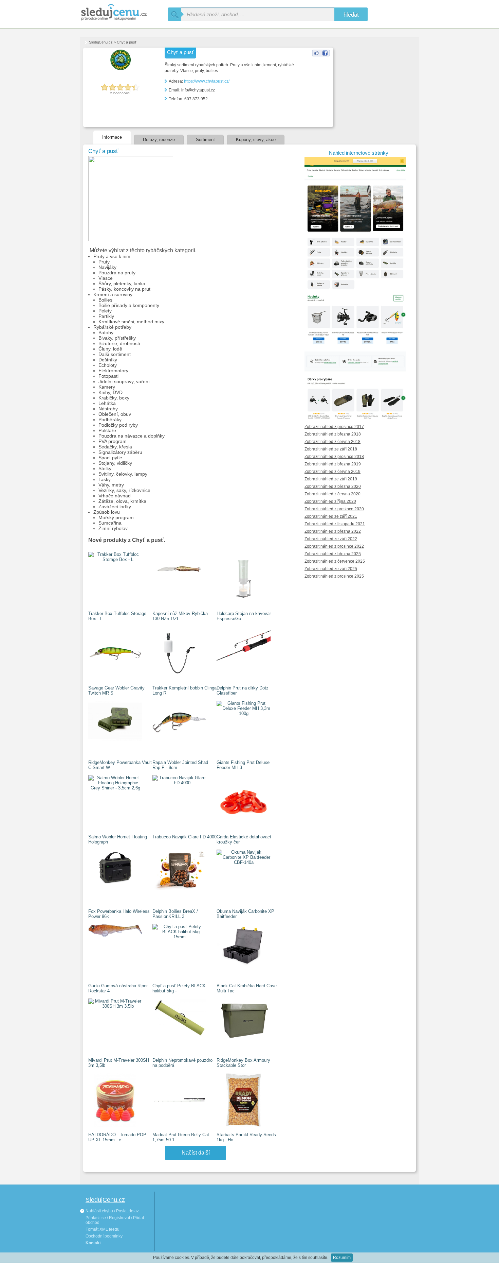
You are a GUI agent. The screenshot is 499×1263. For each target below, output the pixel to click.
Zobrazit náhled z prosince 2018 (334, 456)
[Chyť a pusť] (321, 55)
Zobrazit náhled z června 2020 (332, 494)
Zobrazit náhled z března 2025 (332, 553)
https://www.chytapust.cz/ (206, 81)
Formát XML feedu (102, 1229)
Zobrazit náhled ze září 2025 (330, 568)
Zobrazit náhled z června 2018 (332, 441)
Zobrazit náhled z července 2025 (334, 561)
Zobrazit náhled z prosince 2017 (334, 426)
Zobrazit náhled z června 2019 (332, 471)
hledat (351, 14)
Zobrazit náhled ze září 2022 (330, 538)
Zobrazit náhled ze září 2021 (330, 516)
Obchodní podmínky (104, 1236)
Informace (112, 137)
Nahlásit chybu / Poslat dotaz (112, 1211)
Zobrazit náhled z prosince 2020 (334, 509)
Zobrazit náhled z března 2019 (332, 464)
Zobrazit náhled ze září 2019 (330, 479)
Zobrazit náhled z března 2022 (332, 531)
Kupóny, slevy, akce (256, 139)
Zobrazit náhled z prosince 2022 (334, 546)
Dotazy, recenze (159, 139)
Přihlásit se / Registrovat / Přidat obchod (115, 1220)
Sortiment (205, 139)
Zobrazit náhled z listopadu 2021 (334, 524)
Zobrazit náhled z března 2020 (332, 486)
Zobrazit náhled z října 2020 (330, 501)
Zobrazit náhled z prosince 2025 (334, 576)
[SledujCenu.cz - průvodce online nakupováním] (124, 12)
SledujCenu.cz (101, 42)
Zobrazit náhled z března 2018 (332, 434)
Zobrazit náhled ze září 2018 (330, 449)
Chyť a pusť (126, 42)
